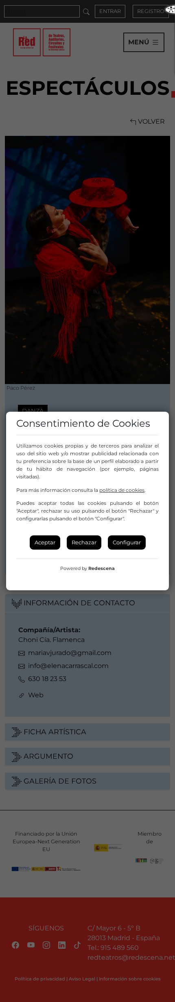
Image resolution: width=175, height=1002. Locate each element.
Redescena (101, 568)
